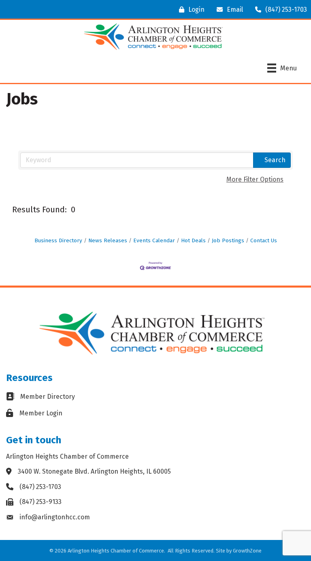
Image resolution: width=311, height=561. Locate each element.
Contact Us (263, 240)
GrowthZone (247, 551)
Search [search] (274, 160)
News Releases (107, 240)
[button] (222, 209)
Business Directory (58, 240)
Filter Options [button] (254, 179)
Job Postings (228, 240)
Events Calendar (154, 240)
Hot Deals (193, 240)
